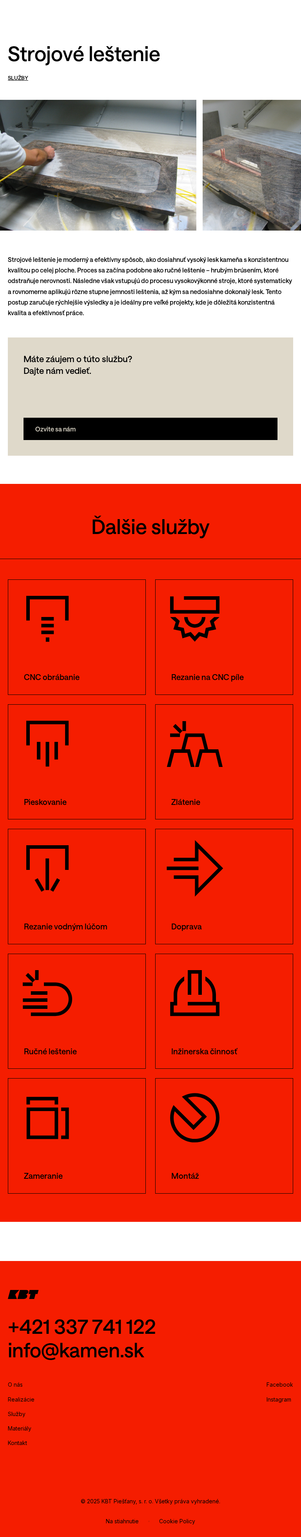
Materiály (19, 1428)
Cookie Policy (177, 1521)
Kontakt (17, 1443)
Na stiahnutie (122, 1521)
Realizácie (21, 1399)
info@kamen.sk (76, 1349)
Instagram (279, 1399)
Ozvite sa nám (55, 429)
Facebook (280, 1384)
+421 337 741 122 (82, 1326)
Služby (16, 1414)
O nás (15, 1384)
